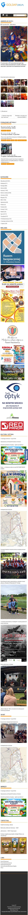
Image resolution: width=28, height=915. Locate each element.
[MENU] (7, 15)
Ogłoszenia (3, 202)
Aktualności (4, 111)
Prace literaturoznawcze (6, 863)
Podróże (2, 207)
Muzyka (2, 197)
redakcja (14, 24)
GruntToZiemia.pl (4, 861)
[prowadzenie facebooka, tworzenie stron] (12, 430)
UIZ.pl (2, 867)
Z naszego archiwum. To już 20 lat (8, 438)
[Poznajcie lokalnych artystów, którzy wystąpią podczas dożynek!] (14, 566)
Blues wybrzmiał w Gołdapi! (7, 664)
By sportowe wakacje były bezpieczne (9, 722)
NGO (2, 199)
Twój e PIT (14, 905)
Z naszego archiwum (22, 140)
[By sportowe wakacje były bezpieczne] (14, 733)
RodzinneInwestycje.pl (6, 864)
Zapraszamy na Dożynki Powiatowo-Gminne (11, 441)
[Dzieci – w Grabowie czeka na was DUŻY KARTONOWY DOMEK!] (14, 488)
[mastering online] (12, 288)
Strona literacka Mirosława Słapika (8, 866)
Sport (16, 140)
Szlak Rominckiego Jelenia (7, 824)
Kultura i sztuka (4, 192)
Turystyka (8, 130)
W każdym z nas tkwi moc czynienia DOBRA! (21, 116)
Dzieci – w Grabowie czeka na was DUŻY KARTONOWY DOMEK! (13, 468)
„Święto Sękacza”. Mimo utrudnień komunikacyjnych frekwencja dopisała (12, 709)
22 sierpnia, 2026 (5, 126)
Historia (8, 140)
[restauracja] (12, 380)
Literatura (3, 195)
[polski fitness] (12, 420)
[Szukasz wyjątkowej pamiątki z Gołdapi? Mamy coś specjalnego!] (14, 845)
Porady (2, 209)
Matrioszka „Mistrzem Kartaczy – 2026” (10, 827)
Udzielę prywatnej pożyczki (14, 908)
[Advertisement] (14, 11)
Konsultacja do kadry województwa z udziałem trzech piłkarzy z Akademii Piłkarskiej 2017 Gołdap (13, 582)
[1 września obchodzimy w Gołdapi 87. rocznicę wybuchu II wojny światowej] (14, 643)
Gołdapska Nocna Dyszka (6, 509)
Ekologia (2, 185)
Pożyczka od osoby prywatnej (14, 906)
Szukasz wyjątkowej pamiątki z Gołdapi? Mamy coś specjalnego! (12, 834)
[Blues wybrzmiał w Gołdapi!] (14, 686)
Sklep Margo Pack (14, 910)
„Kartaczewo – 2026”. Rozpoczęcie (8, 831)
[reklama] (12, 322)
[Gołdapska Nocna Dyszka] (14, 529)
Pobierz (2, 204)
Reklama (3, 211)
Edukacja (3, 183)
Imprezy (12, 140)
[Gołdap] (3, 15)
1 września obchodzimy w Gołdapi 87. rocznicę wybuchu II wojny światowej (14, 622)
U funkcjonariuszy (10, 163)
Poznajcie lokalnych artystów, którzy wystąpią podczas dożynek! (13, 550)
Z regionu (3, 223)
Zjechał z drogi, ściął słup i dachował (6, 116)
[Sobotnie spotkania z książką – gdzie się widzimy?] (14, 455)
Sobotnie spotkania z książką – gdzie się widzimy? (12, 444)
